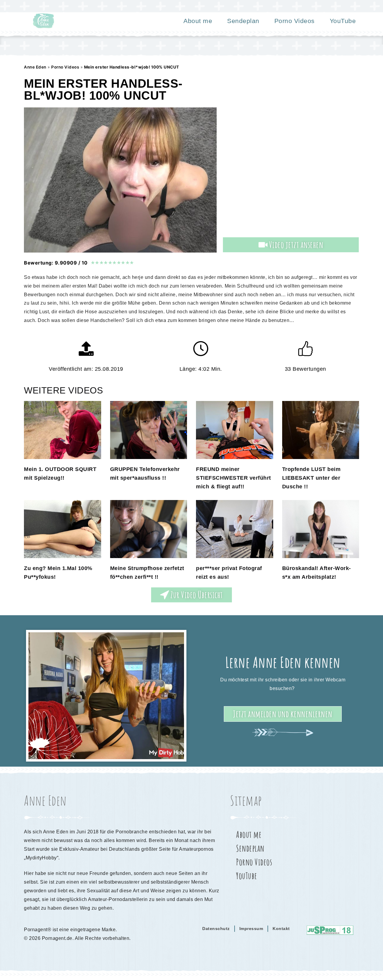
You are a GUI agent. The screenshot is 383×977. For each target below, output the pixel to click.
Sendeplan (243, 20)
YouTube (343, 20)
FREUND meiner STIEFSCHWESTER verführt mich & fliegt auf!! (233, 478)
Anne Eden (35, 67)
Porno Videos (294, 20)
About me (197, 20)
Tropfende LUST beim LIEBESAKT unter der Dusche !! (311, 478)
